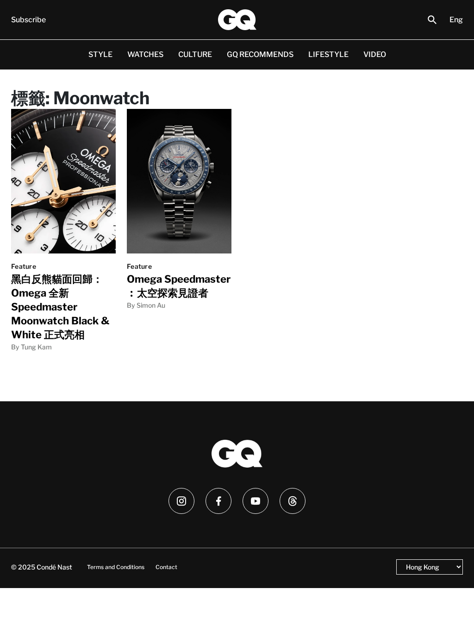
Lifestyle (328, 54)
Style (100, 54)
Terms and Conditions (115, 566)
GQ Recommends (260, 54)
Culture (195, 54)
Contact (166, 566)
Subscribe (28, 19)
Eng (456, 19)
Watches (145, 54)
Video (374, 54)
